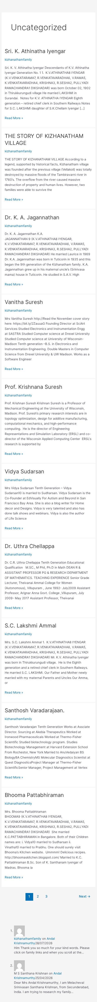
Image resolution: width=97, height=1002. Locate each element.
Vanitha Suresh (24, 302)
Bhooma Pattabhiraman (34, 795)
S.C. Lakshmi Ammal (30, 625)
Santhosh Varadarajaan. (35, 710)
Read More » (14, 118)
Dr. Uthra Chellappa (29, 546)
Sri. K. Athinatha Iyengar (35, 51)
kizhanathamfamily (27, 938)
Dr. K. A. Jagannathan (32, 217)
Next (84, 896)
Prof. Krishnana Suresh (33, 387)
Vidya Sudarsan (24, 471)
